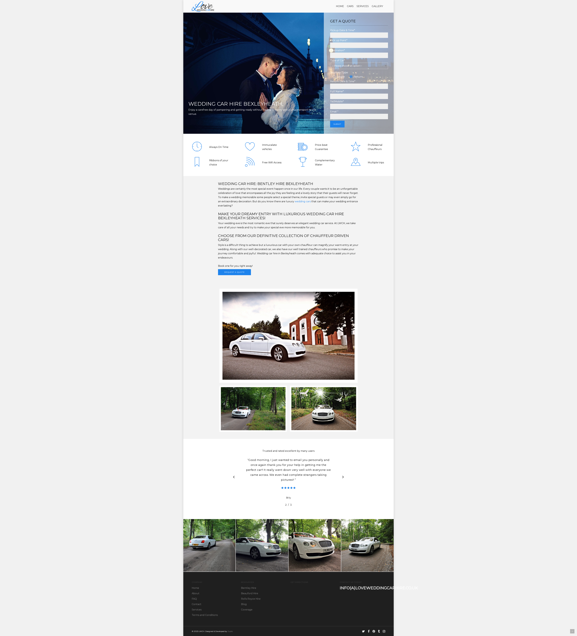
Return (358, 76)
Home (340, 6)
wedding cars (303, 201)
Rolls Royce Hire (251, 598)
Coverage (246, 609)
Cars (350, 6)
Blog (244, 604)
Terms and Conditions (205, 615)
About (195, 593)
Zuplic (230, 631)
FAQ (194, 598)
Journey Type (339, 72)
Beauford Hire (249, 593)
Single (341, 76)
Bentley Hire (248, 588)
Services (363, 6)
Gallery (377, 6)
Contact (196, 604)
